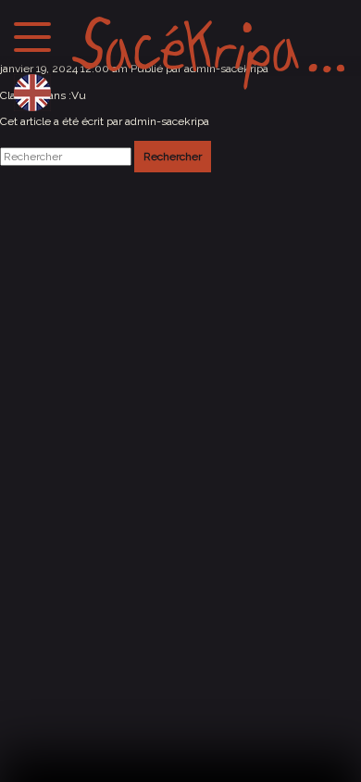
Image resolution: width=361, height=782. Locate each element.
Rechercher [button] (172, 156)
